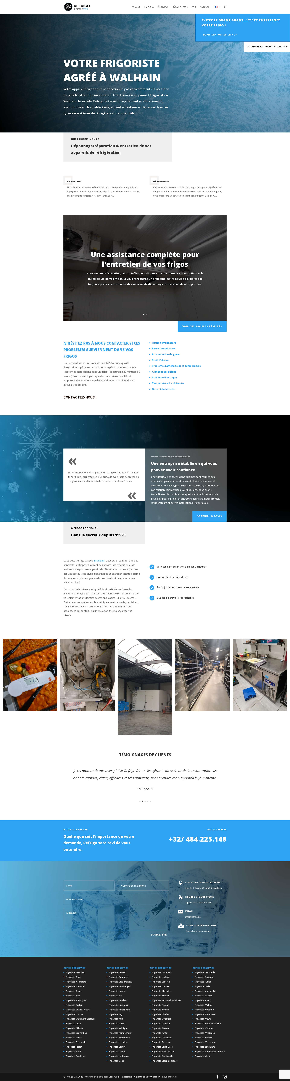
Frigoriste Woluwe (204, 1037)
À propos (163, 7)
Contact (205, 7)
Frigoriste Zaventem (205, 1046)
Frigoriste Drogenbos (76, 1032)
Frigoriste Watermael (205, 1014)
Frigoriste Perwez (160, 1028)
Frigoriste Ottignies (161, 1018)
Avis (194, 7)
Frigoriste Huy (115, 1014)
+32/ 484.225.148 (198, 839)
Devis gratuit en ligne (219, 35)
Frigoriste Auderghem (76, 1000)
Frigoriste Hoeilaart (118, 1000)
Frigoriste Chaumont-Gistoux (80, 1018)
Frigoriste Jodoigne (118, 1028)
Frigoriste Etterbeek (75, 1042)
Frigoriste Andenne (75, 986)
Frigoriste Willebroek (205, 1032)
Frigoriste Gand (73, 1051)
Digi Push (114, 1076)
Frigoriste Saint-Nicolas (163, 1051)
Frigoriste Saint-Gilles (162, 1046)
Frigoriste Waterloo (204, 1009)
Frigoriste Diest (73, 1023)
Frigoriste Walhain (203, 1005)
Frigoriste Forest (74, 1046)
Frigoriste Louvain (160, 986)
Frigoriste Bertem (74, 1005)
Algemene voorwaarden (147, 1076)
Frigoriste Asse (73, 995)
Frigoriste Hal (115, 995)
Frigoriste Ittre (116, 1018)
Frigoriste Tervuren (204, 977)
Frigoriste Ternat (74, 1037)
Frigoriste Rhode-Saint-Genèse (210, 1051)
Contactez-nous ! (80, 397)
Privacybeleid (169, 1076)
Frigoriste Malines (160, 995)
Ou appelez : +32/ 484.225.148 (267, 46)
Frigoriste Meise (203, 1056)
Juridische (126, 1076)
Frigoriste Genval (117, 972)
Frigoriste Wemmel (204, 1028)
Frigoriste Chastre (74, 1014)
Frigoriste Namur (160, 1005)
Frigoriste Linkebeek (162, 972)
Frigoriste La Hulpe (118, 1042)
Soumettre (159, 934)
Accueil (136, 7)
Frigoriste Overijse (161, 1023)
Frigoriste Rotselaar (162, 1042)
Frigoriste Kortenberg (119, 1037)
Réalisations (180, 7)
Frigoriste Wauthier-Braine (208, 1023)
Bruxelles (99, 560)
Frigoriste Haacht (117, 991)
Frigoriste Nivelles (160, 1014)
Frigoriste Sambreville (162, 1056)
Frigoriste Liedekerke (119, 1056)
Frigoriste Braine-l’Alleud (78, 1009)
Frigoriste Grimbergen (119, 986)
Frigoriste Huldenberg (119, 1009)
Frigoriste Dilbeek (74, 1028)
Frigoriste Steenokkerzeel (164, 1060)
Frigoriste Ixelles (117, 1023)
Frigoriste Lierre (116, 1060)
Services (149, 7)
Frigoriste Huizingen (119, 1005)
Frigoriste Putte (159, 1032)
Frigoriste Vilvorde (204, 995)
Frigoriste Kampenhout (120, 1032)
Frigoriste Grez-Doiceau (120, 981)
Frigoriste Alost (73, 977)
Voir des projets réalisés (202, 326)
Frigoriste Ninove (160, 1009)
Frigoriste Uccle (202, 986)
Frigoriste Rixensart (161, 1037)
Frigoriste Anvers (74, 991)
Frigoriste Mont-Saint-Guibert (166, 1000)
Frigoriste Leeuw (117, 1046)
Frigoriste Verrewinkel (205, 991)
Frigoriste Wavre (203, 1018)
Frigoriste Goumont (118, 977)
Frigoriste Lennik (117, 1051)
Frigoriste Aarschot (75, 972)
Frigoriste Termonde (205, 972)
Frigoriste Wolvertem (205, 1042)
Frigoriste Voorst (203, 1000)
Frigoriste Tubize (203, 981)
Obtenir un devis (209, 516)
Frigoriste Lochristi (161, 977)
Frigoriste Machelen (161, 991)
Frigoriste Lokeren (161, 981)
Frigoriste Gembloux (76, 1056)
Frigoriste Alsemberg (76, 981)
